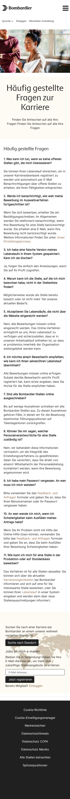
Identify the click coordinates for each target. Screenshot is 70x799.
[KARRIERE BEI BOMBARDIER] (17, 8)
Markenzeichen (35, 725)
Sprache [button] (6, 21)
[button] (60, 8)
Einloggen (21, 21)
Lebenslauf (29, 592)
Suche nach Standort (22, 642)
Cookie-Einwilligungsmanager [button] (35, 718)
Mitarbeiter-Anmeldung (41, 21)
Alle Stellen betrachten (35, 757)
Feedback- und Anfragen (33, 538)
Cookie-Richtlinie (35, 710)
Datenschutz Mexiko (35, 749)
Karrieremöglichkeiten (18, 580)
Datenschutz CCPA (35, 741)
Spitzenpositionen (35, 765)
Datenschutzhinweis (35, 733)
